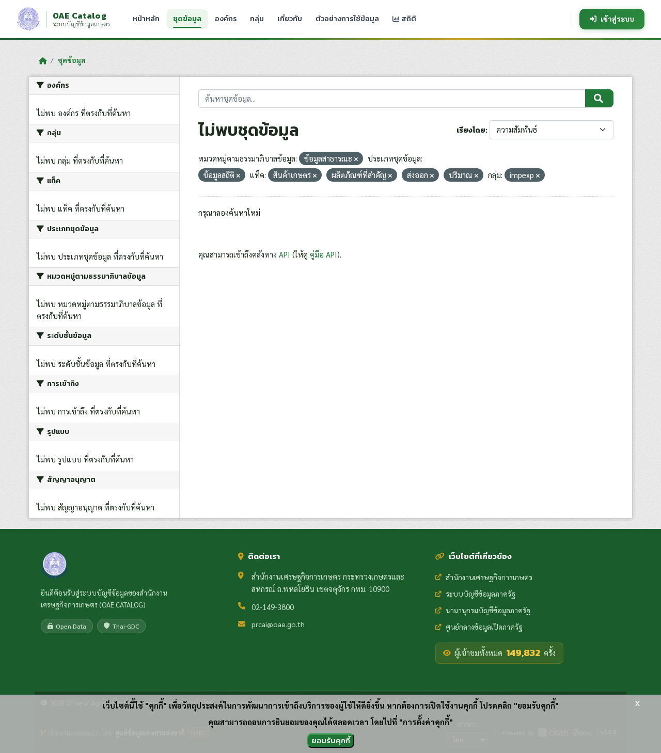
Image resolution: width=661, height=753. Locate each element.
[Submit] (599, 98)
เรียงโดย (471, 130)
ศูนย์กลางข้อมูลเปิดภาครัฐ (484, 626)
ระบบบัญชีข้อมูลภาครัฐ (480, 593)
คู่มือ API (323, 254)
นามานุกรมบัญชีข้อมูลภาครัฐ (488, 610)
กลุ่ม (257, 18)
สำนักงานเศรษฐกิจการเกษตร (489, 577)
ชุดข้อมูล (187, 18)
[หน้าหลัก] (42, 60)
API (284, 254)
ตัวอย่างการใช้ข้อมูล (347, 18)
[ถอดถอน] (356, 159)
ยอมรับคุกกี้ (330, 740)
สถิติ (408, 18)
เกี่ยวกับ (289, 18)
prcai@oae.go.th (278, 624)
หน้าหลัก (146, 18)
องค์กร (226, 18)
